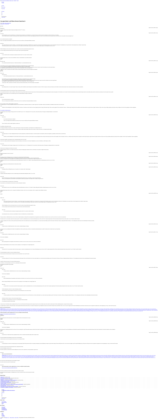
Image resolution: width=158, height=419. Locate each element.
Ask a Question (4, 401)
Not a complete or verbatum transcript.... (5, 110)
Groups (3, 2)
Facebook (3, 415)
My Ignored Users (4, 409)
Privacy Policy (17, 417)
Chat (2, 403)
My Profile (3, 407)
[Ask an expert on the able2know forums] (5, 0)
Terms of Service (12, 417)
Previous (3, 11)
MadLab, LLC (7, 417)
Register (15, 0)
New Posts (3, 8)
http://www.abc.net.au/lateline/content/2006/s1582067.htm (9, 367)
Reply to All (3, 17)
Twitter (3, 414)
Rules (2, 413)
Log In (12, 0)
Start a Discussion (4, 402)
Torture (6, 23)
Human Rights (9, 23)
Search (18, 0)
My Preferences (4, 408)
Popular (3, 5)
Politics (4, 23)
